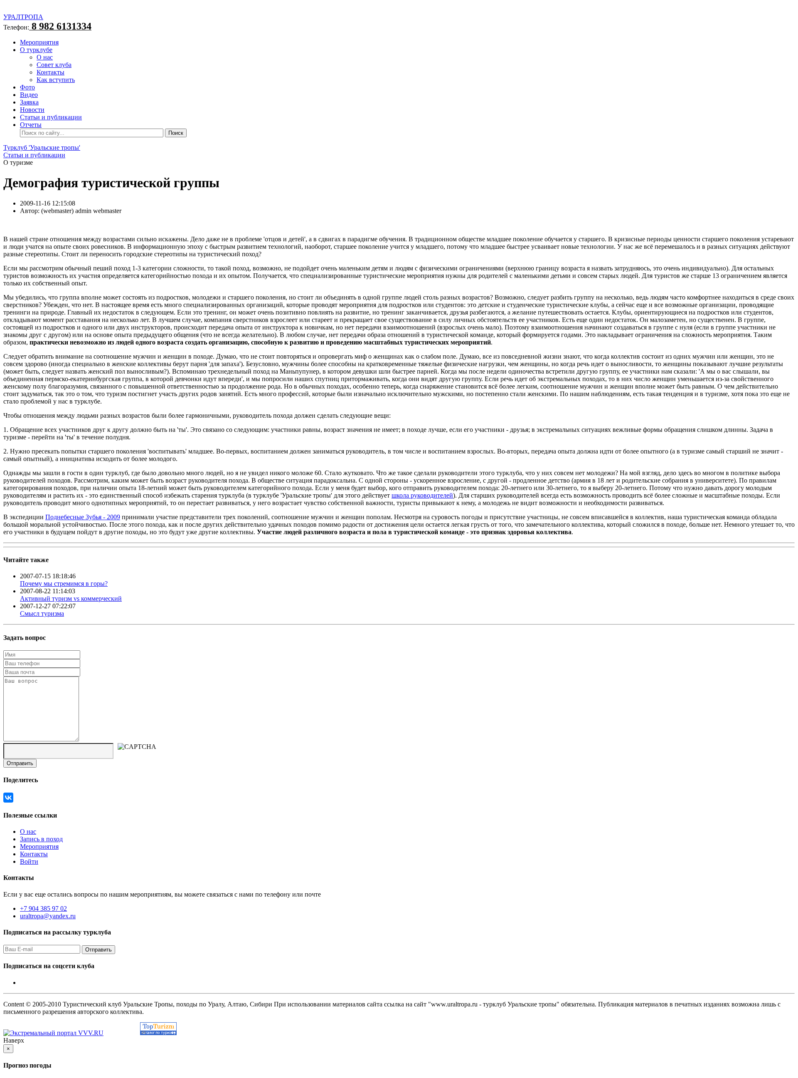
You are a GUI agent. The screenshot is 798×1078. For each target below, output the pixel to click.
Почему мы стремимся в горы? (64, 583)
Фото (27, 87)
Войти (29, 861)
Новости (32, 109)
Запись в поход (41, 839)
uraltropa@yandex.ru (48, 915)
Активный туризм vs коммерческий (71, 598)
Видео (29, 94)
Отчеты (31, 124)
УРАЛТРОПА (23, 16)
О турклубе (36, 49)
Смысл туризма (42, 613)
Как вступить (56, 79)
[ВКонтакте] (8, 798)
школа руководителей (422, 495)
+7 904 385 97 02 (43, 908)
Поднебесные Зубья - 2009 (82, 516)
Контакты (50, 72)
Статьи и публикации (51, 117)
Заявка (29, 102)
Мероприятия (39, 42)
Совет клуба (54, 64)
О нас (45, 57)
